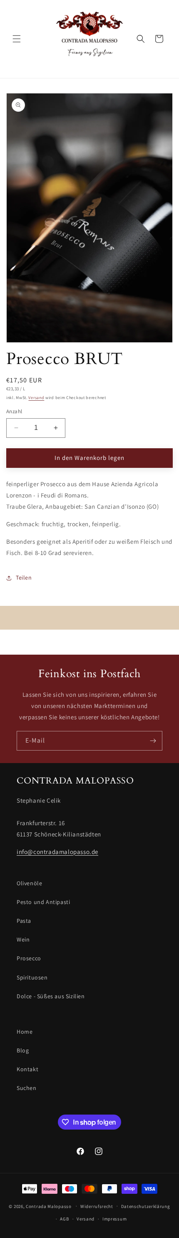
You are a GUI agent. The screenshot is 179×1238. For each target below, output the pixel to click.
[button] (16, 39)
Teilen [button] (24, 577)
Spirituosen (32, 977)
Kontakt (27, 1069)
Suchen (27, 1088)
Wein (23, 939)
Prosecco (29, 958)
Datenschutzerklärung (145, 1206)
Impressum (114, 1219)
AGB (64, 1219)
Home (24, 1031)
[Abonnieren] (153, 741)
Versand (36, 397)
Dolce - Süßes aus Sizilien (51, 996)
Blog (23, 1050)
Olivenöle (29, 883)
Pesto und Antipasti (43, 902)
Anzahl (14, 411)
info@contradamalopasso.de (57, 852)
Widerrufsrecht (96, 1206)
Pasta (24, 920)
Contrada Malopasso (49, 1206)
